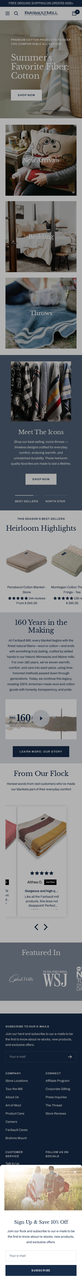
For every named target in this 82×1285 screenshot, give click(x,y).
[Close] (75, 1171)
